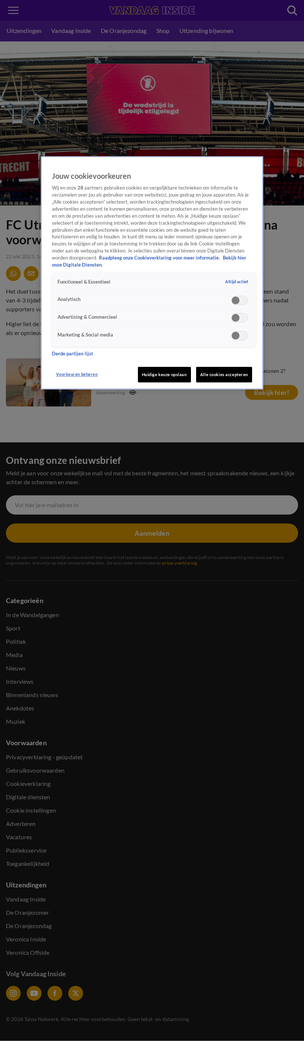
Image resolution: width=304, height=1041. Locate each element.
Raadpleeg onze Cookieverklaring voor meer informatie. (160, 258)
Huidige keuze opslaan (164, 374)
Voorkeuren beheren (77, 374)
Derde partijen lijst (72, 354)
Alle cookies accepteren (224, 374)
